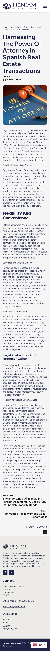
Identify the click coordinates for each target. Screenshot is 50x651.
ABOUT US (7, 619)
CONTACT (7, 626)
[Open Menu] (45, 6)
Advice (7, 77)
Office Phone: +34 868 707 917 (18, 601)
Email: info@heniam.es (14, 606)
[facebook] (5, 572)
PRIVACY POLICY (10, 629)
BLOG (5, 623)
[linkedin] (11, 572)
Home (5, 27)
